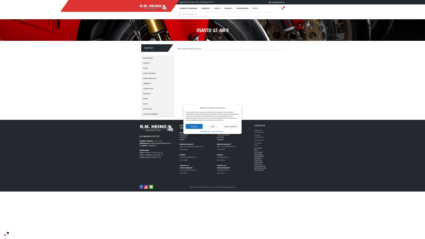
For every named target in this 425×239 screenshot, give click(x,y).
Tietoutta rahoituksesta (259, 136)
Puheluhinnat (258, 140)
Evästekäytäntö (205, 131)
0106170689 (183, 160)
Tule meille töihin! (258, 144)
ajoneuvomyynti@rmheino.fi (222, 146)
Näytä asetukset (230, 126)
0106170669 (183, 149)
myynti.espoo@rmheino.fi (185, 170)
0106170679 (183, 173)
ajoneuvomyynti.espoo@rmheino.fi (185, 146)
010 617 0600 (158, 141)
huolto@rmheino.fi (222, 157)
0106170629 (221, 160)
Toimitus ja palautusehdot (259, 131)
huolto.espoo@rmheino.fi (185, 157)
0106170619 (221, 173)
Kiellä (212, 126)
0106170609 (221, 149)
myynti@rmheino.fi (222, 170)
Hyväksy (194, 126)
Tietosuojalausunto (217, 131)
